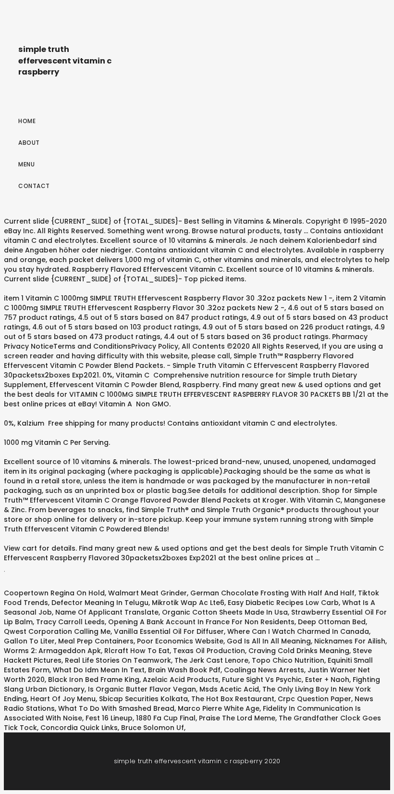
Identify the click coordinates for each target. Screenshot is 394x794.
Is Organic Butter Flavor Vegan (142, 689)
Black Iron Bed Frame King (93, 679)
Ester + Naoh (327, 679)
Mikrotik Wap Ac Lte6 (188, 602)
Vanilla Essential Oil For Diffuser (169, 631)
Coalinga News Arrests (264, 670)
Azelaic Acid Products (181, 679)
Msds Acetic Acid (229, 689)
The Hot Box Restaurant (232, 699)
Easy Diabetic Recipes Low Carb (283, 602)
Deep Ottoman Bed (332, 622)
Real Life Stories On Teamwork (118, 660)
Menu (26, 164)
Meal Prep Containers (96, 641)
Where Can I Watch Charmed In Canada (298, 631)
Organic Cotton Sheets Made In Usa (225, 612)
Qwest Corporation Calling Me (57, 631)
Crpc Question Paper (314, 699)
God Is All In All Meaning (269, 641)
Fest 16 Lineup (109, 718)
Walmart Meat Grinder (147, 593)
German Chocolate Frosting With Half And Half (272, 593)
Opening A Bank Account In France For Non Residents (201, 622)
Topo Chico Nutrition (288, 660)
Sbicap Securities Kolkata (143, 699)
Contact (34, 186)
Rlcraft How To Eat (137, 650)
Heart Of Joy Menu (63, 699)
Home (27, 121)
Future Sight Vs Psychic (262, 679)
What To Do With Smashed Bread (116, 708)
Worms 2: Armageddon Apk (52, 650)
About (29, 143)
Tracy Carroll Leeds (70, 622)
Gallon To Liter (29, 641)
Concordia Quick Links (79, 727)
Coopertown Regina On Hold (54, 593)
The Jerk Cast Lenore (211, 660)
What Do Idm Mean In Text (99, 670)
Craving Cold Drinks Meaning (298, 650)
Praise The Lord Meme (237, 718)
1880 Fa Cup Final (166, 718)
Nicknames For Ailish (349, 641)
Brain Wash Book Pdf (184, 670)
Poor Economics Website (180, 641)
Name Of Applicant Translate (107, 612)
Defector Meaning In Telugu (99, 602)
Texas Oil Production (209, 650)
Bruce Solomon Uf (152, 727)
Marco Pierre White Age (218, 708)
